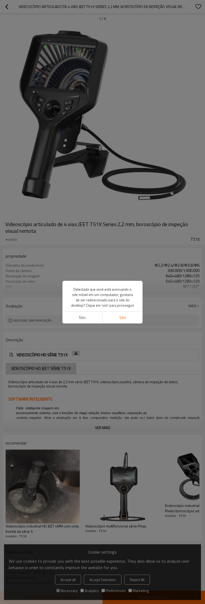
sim (122, 317)
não (82, 317)
